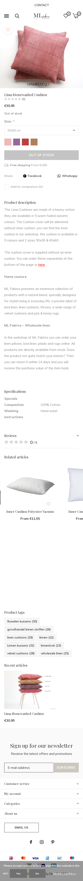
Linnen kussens (20, 645)
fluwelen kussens (22, 621)
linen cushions (20, 637)
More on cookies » (64, 873)
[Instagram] (42, 842)
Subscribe (66, 767)
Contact (41, 5)
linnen (46, 637)
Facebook (35, 176)
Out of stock (41, 155)
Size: (9, 121)
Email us (21, 827)
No (37, 873)
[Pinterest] (52, 842)
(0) (23, 99)
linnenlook (51, 645)
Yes (18, 873)
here (41, 265)
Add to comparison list (27, 187)
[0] (75, 16)
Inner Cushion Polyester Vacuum (30, 511)
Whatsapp (69, 176)
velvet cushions (20, 653)
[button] (6, 16)
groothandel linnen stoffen (29, 629)
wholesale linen (55, 653)
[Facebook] (31, 842)
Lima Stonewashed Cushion (24, 713)
